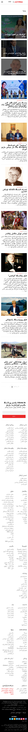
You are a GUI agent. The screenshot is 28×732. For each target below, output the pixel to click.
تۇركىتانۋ (11, 557)
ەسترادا (25, 621)
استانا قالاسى (10, 428)
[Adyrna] (19, 2)
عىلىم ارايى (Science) (8, 666)
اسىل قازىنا (24, 586)
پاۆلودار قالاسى (23, 455)
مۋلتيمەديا (24, 517)
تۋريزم (25, 562)
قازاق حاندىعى (10, 553)
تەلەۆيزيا (25, 617)
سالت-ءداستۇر (9, 608)
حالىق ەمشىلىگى (23, 691)
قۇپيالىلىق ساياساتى (15, 713)
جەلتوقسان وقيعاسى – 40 (21, 514)
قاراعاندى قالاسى (9, 434)
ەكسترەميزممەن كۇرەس (21, 666)
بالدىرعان (11, 633)
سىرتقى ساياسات (9, 497)
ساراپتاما (25, 510)
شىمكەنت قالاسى (9, 459)
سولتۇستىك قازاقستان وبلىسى (21, 462)
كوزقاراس (24, 675)
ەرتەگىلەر (24, 594)
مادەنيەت (24, 605)
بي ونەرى (24, 610)
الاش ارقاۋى (24, 598)
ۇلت (12, 605)
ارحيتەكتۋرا (24, 625)
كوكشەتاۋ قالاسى (9, 432)
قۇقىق (12, 534)
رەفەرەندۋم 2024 (9, 541)
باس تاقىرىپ (10, 538)
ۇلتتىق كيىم (10, 616)
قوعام (25, 498)
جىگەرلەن (11, 667)
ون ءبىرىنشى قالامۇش (21, 590)
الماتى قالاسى (10, 451)
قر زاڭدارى (10, 524)
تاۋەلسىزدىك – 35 (22, 512)
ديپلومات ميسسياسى (8, 528)
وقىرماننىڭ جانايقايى (22, 639)
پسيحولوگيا (10, 662)
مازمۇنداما (11, 675)
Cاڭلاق (25, 664)
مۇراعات (25, 521)
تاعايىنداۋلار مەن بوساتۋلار (9, 520)
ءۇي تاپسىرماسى (23, 637)
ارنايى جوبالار (10, 641)
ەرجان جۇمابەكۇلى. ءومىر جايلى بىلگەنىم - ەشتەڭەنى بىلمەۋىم (15, 363)
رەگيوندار (24, 679)
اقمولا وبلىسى (10, 430)
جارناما (24, 713)
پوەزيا (25, 579)
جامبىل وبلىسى (9, 467)
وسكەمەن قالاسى (23, 481)
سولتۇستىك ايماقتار (22, 448)
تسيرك (25, 619)
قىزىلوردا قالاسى (9, 469)
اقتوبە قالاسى (24, 442)
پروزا (26, 580)
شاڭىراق (25, 643)
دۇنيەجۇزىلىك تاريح (8, 551)
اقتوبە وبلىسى (23, 440)
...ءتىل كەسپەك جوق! (21, 506)
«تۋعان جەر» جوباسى (8, 639)
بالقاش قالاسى (10, 443)
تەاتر (26, 614)
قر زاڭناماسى (10, 654)
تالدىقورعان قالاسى (9, 455)
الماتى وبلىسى (10, 453)
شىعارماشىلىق (23, 577)
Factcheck (10, 648)
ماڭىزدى (11, 546)
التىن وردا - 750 (9, 565)
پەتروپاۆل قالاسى (23, 459)
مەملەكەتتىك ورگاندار (8, 517)
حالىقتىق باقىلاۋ (23, 557)
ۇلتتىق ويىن (10, 610)
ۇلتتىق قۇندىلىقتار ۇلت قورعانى (7, 645)
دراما (26, 582)
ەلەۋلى (11, 491)
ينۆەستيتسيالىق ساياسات (7, 500)
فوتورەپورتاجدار (23, 650)
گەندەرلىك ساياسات (8, 502)
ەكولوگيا (25, 681)
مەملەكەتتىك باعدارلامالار (7, 526)
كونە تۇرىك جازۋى (8, 563)
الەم (26, 497)
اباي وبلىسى (24, 484)
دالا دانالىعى (24, 584)
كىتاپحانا (24, 592)
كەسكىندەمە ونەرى (22, 608)
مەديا (25, 623)
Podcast (25, 671)
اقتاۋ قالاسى (24, 434)
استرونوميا (11, 664)
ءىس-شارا (24, 669)
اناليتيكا (25, 564)
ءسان (25, 645)
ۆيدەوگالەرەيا (10, 643)
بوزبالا (25, 633)
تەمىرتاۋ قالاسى (9, 442)
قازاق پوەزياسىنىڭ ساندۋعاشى (16, 320)
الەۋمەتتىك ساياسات (8, 506)
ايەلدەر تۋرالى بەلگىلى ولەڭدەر (16, 234)
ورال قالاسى (24, 430)
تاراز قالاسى (10, 465)
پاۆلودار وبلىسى (23, 457)
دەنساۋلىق (24, 662)
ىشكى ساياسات (9, 495)
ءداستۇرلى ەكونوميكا (22, 549)
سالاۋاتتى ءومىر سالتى (22, 689)
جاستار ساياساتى (9, 498)
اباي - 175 (10, 569)
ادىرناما (25, 508)
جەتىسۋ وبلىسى (9, 457)
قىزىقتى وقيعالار (23, 647)
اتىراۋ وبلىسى (24, 436)
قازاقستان (24, 495)
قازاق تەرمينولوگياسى (22, 667)
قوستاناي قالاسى (23, 451)
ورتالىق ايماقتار (9, 425)
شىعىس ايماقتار (23, 476)
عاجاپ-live (10, 671)
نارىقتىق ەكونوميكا (22, 551)
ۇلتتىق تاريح (10, 549)
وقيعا (25, 523)
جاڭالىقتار (24, 491)
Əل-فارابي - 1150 (8, 567)
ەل (12, 536)
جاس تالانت (10, 635)
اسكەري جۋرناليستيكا (22, 648)
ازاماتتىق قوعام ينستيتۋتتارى (10, 514)
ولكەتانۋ (11, 559)
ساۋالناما (25, 519)
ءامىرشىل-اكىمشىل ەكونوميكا (22, 554)
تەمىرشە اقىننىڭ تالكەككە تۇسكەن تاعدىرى (15, 191)
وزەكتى (25, 659)
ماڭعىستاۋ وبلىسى (23, 432)
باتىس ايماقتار (23, 425)
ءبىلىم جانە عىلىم (9, 659)
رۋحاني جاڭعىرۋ (23, 596)
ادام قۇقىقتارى (10, 523)
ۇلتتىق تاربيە (10, 614)
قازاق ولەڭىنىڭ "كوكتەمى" (17, 276)
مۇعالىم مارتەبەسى (9, 673)
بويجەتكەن (24, 635)
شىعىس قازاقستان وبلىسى (21, 482)
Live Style (23, 630)
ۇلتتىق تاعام (10, 612)
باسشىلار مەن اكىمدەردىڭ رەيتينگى (8, 511)
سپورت (25, 502)
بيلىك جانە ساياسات (8, 508)
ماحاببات (25, 641)
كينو (26, 616)
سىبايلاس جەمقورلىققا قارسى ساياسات (22, 559)
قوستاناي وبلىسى (23, 453)
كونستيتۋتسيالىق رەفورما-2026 (9, 531)
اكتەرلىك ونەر (23, 612)
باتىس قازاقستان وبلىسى (21, 428)
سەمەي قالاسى (23, 479)
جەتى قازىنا (10, 617)
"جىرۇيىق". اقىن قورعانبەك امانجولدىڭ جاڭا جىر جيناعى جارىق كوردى (14, 147)
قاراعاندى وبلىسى (9, 436)
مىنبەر (12, 540)
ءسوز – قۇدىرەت (23, 588)
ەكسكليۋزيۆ (24, 677)
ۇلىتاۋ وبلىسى (10, 438)
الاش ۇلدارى (10, 555)
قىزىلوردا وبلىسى (9, 471)
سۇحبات (25, 504)
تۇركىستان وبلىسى (9, 461)
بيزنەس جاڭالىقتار (22, 566)
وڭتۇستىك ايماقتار (8, 448)
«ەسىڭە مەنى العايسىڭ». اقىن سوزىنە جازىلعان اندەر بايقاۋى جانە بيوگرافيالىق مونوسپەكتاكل (14, 105)
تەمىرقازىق (10, 637)
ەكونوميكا (24, 546)
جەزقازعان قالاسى (9, 440)
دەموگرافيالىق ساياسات (7, 504)
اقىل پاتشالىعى (10, 669)
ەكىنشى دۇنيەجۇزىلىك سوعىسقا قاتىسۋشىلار (8, 651)
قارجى (25, 568)
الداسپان (11, 561)
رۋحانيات (24, 574)
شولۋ (26, 673)
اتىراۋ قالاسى (24, 438)
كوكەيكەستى (24, 500)
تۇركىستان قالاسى (9, 463)
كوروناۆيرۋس (24, 693)
